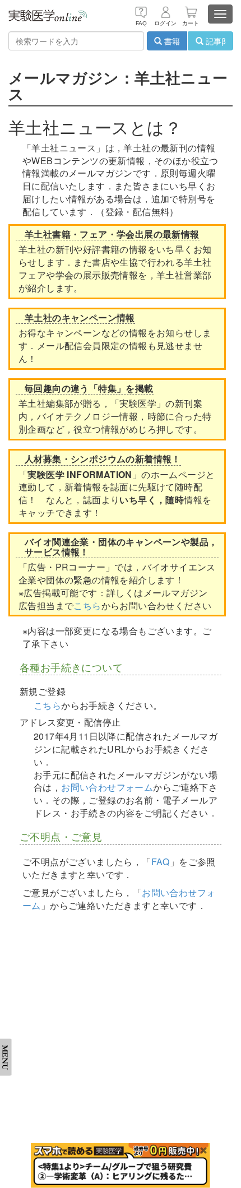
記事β (214, 41)
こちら (87, 605)
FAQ (160, 861)
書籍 (171, 41)
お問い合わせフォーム (107, 787)
